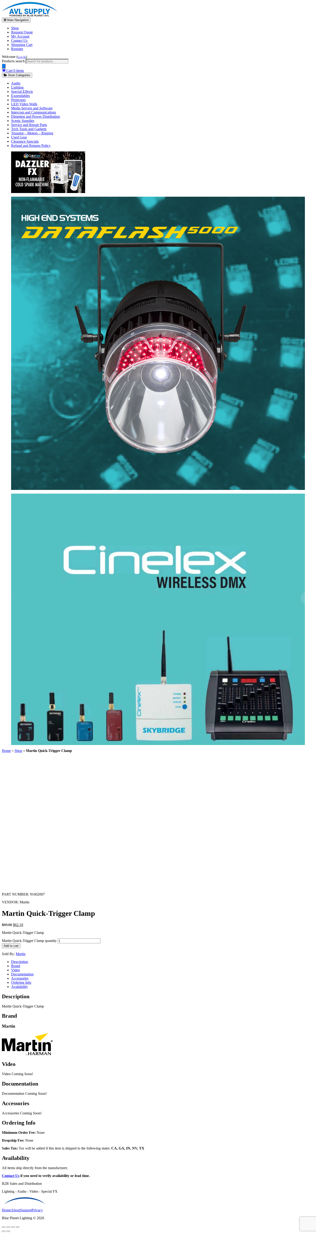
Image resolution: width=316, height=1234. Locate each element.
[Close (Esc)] (17, 1227)
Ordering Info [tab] (21, 982)
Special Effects (22, 92)
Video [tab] (15, 970)
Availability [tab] (19, 987)
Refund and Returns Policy (31, 146)
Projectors (18, 100)
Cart (14, 70)
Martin (20, 954)
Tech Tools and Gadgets (28, 129)
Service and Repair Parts (29, 125)
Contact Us (19, 40)
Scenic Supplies (22, 121)
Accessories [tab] (19, 978)
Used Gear (19, 137)
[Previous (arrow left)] (4, 1231)
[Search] (4, 66)
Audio (15, 83)
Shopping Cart (21, 45)
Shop (15, 28)
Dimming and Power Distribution (35, 116)
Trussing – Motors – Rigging (32, 133)
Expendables (20, 96)
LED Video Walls (24, 104)
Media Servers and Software (32, 108)
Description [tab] (19, 962)
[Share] (13, 1227)
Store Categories (18, 75)
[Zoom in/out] (4, 1227)
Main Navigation (17, 20)
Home (6, 751)
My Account (20, 36)
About (15, 1210)
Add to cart (11, 945)
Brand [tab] (15, 966)
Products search (14, 61)
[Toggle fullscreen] (8, 1227)
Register (17, 49)
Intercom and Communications (33, 112)
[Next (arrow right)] (8, 1231)
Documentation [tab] (22, 974)
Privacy (37, 1210)
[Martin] (27, 1054)
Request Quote (22, 32)
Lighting (17, 87)
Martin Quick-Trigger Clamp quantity (29, 941)
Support (26, 1210)
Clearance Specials (25, 141)
